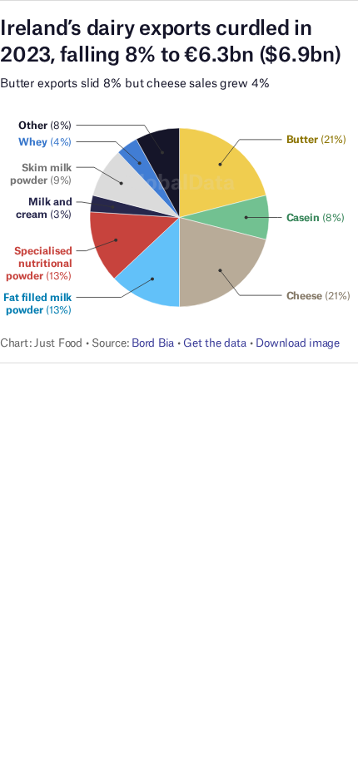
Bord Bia (153, 342)
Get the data (214, 342)
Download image (297, 342)
